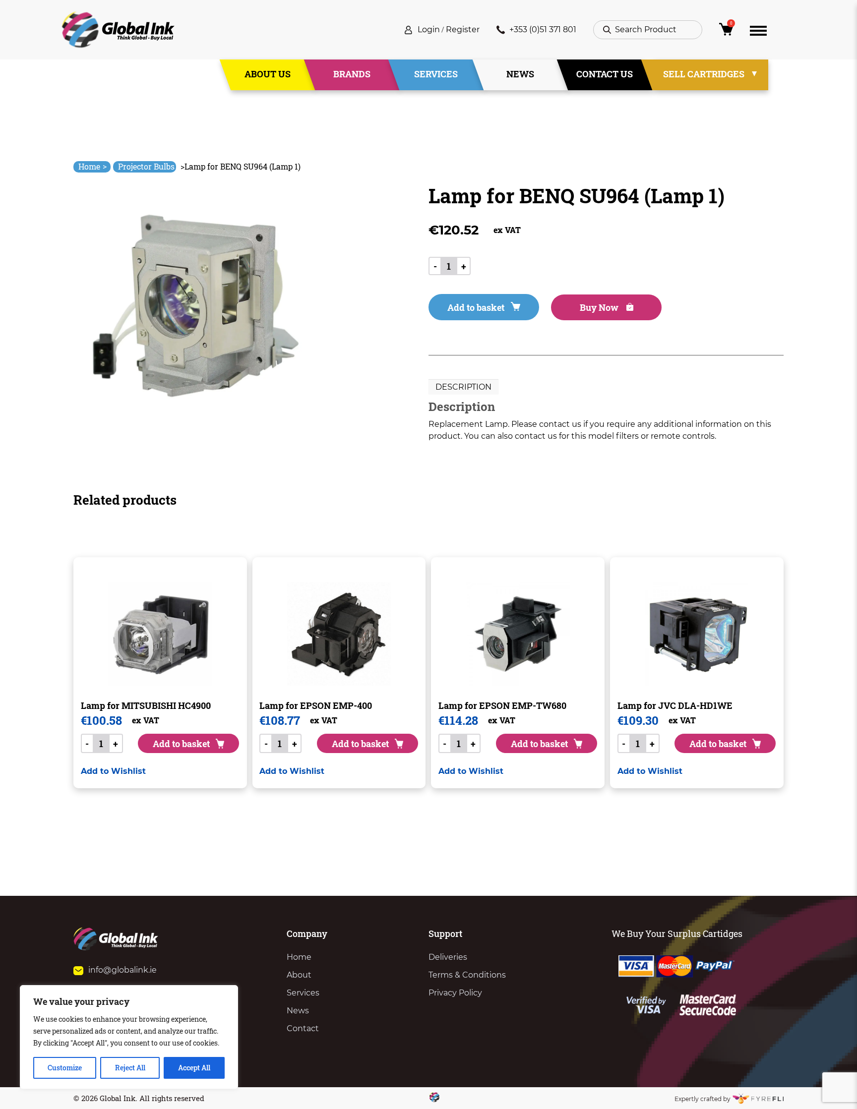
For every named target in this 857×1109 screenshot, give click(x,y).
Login (429, 29)
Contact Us (604, 74)
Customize (65, 1067)
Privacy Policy (455, 992)
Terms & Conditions (467, 975)
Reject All (130, 1067)
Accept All (194, 1067)
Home (92, 166)
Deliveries (447, 957)
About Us (268, 74)
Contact (303, 1028)
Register (463, 29)
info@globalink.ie (122, 970)
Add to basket (475, 307)
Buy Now (600, 307)
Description (463, 387)
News (520, 74)
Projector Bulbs (146, 166)
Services (436, 74)
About (299, 975)
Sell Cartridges (703, 74)
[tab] (463, 387)
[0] (726, 32)
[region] (129, 1037)
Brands (351, 74)
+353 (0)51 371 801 (542, 29)
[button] (113, 771)
